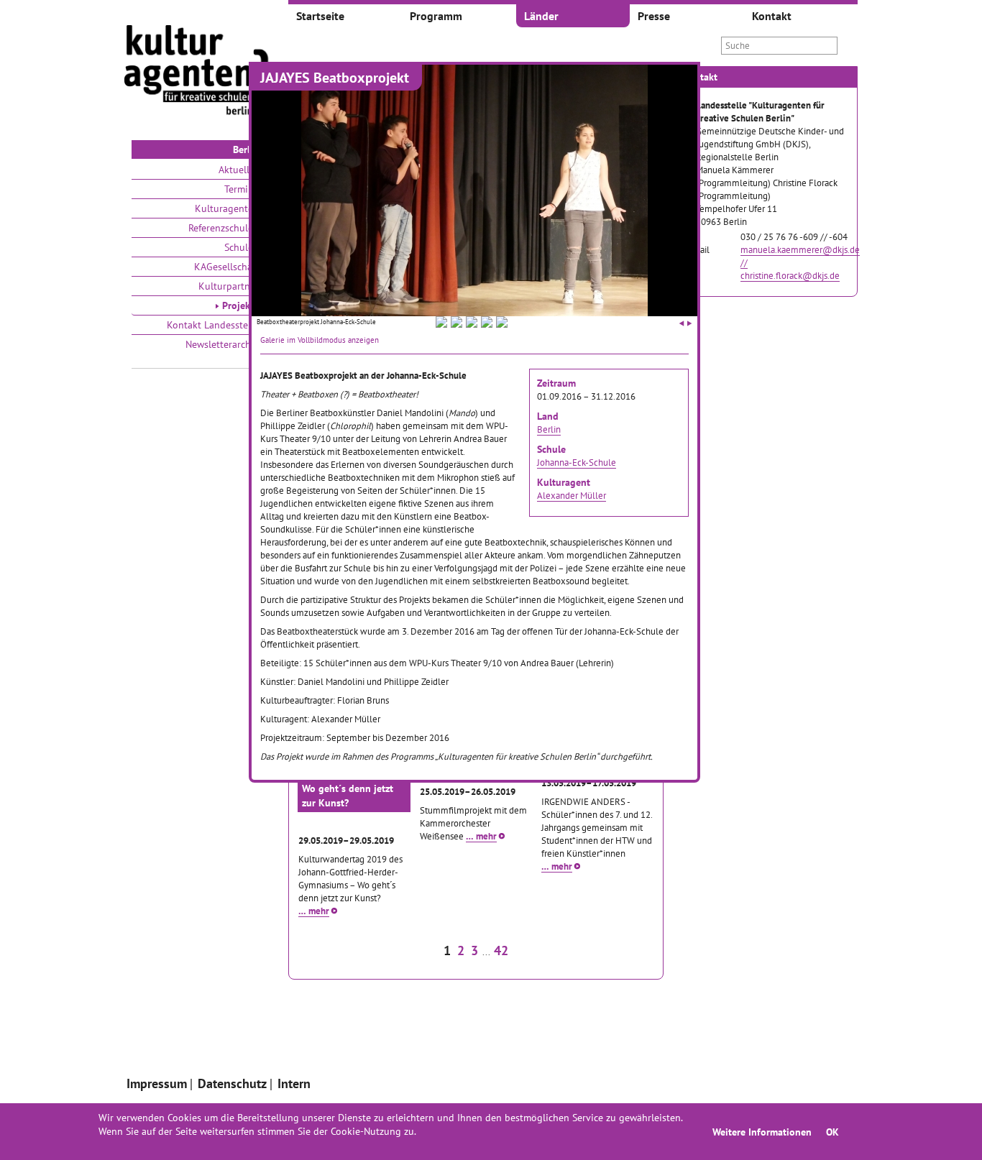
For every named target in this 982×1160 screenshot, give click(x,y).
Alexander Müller (571, 495)
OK (832, 1131)
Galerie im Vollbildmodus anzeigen (319, 340)
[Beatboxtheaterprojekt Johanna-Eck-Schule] (441, 324)
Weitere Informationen (762, 1131)
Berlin (549, 429)
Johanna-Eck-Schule (576, 462)
